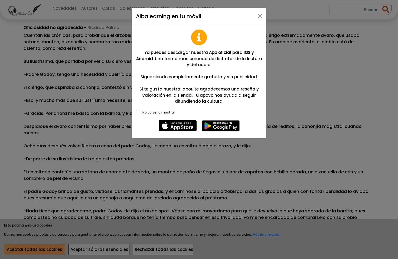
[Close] (260, 16)
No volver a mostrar (158, 112)
